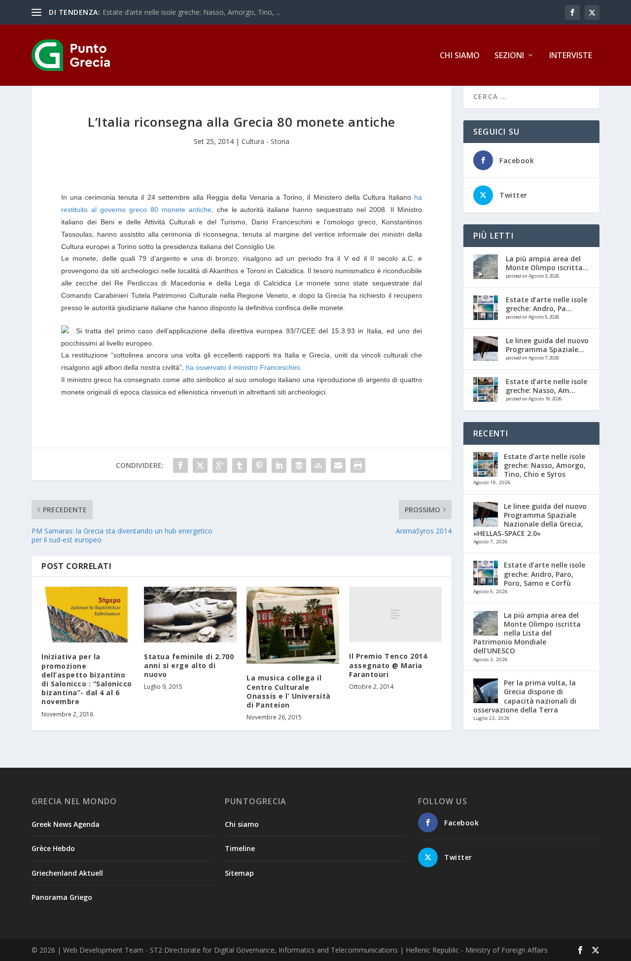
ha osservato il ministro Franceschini (243, 367)
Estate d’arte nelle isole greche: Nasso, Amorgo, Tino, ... (191, 12)
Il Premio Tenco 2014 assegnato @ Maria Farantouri (388, 664)
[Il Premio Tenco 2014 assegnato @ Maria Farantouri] (395, 614)
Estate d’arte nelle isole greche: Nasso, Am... (546, 386)
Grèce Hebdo (53, 848)
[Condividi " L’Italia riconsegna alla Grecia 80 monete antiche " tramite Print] (358, 465)
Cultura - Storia (265, 141)
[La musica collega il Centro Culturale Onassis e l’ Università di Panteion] (292, 625)
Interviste (570, 56)
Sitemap (239, 873)
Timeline (240, 848)
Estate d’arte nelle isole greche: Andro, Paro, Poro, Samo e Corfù (544, 573)
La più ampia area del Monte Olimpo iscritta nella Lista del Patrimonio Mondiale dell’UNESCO (527, 633)
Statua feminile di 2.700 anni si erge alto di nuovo (189, 665)
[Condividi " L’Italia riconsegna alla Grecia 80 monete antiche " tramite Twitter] (200, 465)
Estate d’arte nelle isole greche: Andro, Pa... (546, 304)
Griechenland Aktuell (67, 873)
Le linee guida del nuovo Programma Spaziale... (547, 345)
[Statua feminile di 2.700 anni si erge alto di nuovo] (190, 614)
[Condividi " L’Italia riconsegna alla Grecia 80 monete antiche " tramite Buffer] (299, 465)
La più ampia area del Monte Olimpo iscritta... (547, 263)
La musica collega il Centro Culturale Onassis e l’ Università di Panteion (288, 691)
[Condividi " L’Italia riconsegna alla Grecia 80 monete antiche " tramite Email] (338, 465)
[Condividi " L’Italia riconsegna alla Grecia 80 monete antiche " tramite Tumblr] (239, 465)
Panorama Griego (62, 897)
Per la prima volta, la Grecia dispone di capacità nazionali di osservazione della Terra (524, 696)
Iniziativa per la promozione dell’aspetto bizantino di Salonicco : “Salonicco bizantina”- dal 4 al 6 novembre (86, 679)
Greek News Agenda (66, 824)
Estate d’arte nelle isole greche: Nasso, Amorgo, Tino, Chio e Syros (545, 465)
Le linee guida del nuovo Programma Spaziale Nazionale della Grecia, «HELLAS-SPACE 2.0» (530, 519)
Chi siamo (460, 56)
